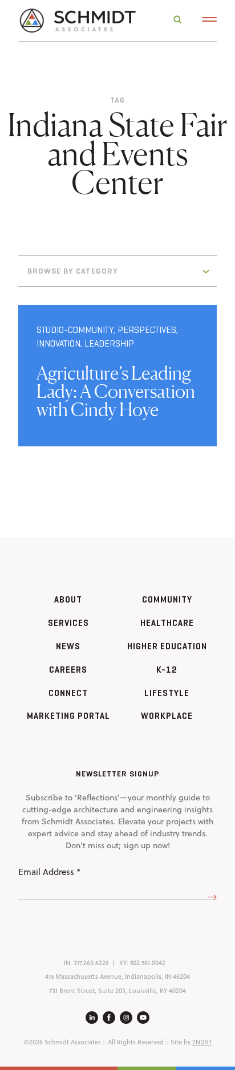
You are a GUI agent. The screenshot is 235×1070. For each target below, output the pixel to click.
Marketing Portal (68, 715)
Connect (68, 692)
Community (167, 599)
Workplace (167, 715)
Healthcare (167, 622)
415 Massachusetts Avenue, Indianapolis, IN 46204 (117, 976)
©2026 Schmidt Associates (62, 1042)
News (68, 646)
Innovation (58, 343)
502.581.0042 (147, 962)
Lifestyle (166, 692)
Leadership (109, 343)
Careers (68, 669)
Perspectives (147, 329)
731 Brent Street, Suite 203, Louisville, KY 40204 (117, 990)
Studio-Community (75, 329)
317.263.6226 (91, 962)
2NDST (202, 1042)
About (68, 599)
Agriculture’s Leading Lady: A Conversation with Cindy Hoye (116, 391)
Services (68, 622)
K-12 (166, 669)
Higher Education (167, 646)
